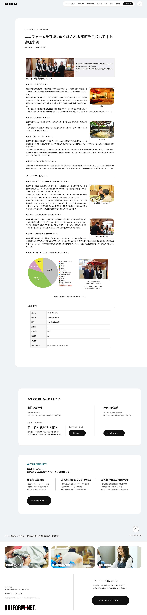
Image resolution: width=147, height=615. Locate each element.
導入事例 (99, 3)
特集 (106, 3)
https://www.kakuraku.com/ (57, 345)
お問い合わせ (128, 3)
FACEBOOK (8, 593)
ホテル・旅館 (29, 29)
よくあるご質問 (90, 3)
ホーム (7, 536)
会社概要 (118, 3)
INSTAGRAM (18, 593)
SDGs (111, 3)
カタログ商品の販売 (42, 29)
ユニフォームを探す (70, 3)
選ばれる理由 (81, 3)
